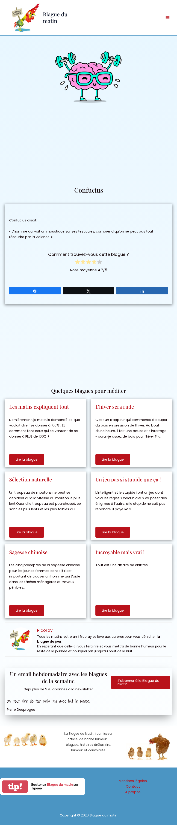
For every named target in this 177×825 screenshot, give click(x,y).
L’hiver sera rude (114, 406)
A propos (133, 792)
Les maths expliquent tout (39, 406)
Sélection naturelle (30, 479)
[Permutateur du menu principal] (167, 17)
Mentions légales (133, 781)
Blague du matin (55, 17)
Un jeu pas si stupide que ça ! (128, 479)
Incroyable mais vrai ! (120, 552)
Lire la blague (27, 459)
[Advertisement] (88, 151)
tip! (15, 786)
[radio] (77, 262)
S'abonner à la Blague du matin (138, 682)
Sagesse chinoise (28, 552)
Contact (133, 786)
